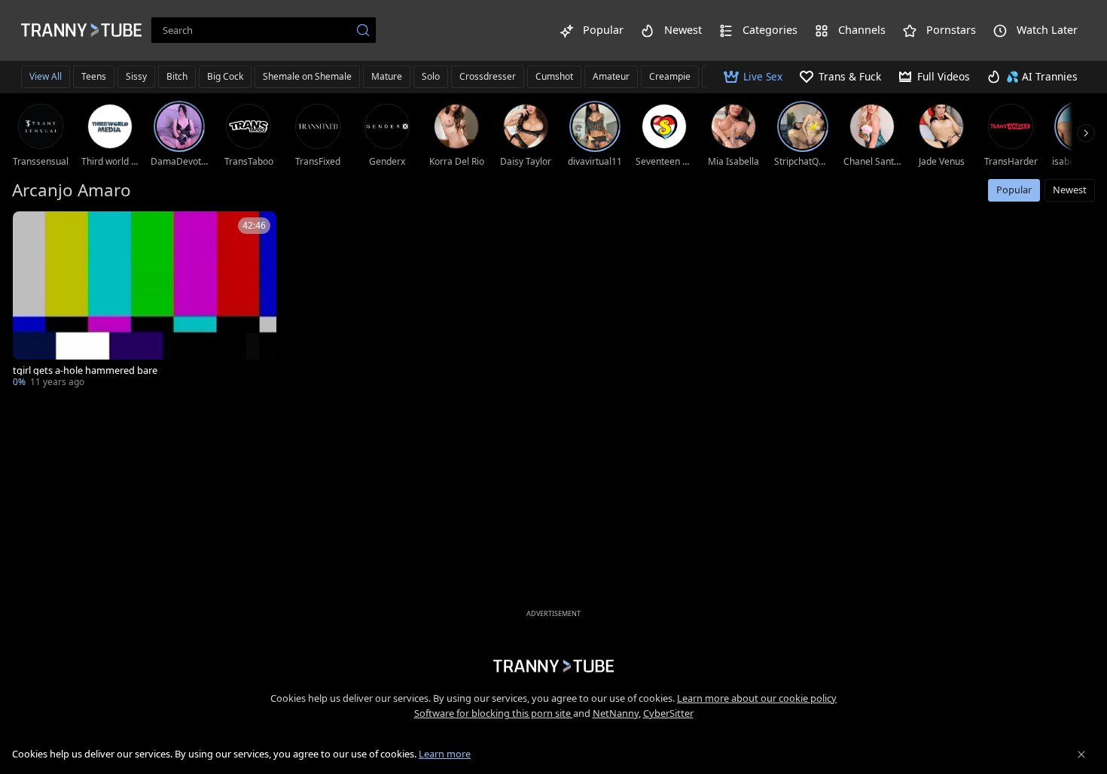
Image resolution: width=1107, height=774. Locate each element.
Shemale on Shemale (307, 76)
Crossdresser (487, 76)
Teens (93, 76)
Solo (431, 76)
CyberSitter (668, 713)
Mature (386, 76)
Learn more (445, 753)
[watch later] (31, 229)
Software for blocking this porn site (493, 713)
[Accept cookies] (1081, 754)
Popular (1014, 189)
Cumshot (554, 76)
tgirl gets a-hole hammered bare (85, 370)
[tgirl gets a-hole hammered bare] (144, 300)
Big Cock (225, 76)
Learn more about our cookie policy (757, 698)
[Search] (363, 30)
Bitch (177, 76)
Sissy (136, 76)
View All (45, 76)
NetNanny (616, 713)
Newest (1070, 189)
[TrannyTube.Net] (81, 30)
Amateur (611, 76)
